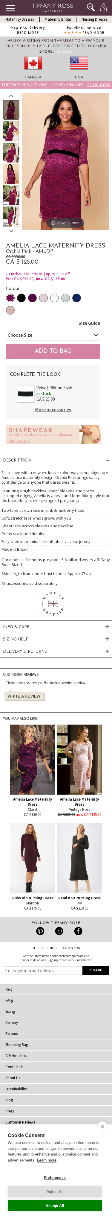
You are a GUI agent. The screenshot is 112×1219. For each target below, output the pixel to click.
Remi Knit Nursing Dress (79, 898)
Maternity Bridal (58, 19)
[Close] (64, 51)
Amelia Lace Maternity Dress (32, 802)
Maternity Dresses (19, 19)
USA (79, 77)
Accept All (55, 1206)
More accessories (53, 409)
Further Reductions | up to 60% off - (56, 84)
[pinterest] (40, 931)
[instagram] (59, 931)
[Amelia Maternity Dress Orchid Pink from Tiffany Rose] (11, 110)
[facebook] (77, 931)
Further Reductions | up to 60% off (39, 274)
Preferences (55, 1178)
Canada (33, 77)
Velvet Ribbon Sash (54, 388)
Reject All (54, 1192)
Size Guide (89, 323)
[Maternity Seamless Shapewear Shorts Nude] (54, 445)
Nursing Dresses (94, 19)
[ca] (33, 71)
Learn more (46, 1160)
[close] (102, 1126)
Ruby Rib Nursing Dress (32, 898)
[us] (79, 71)
